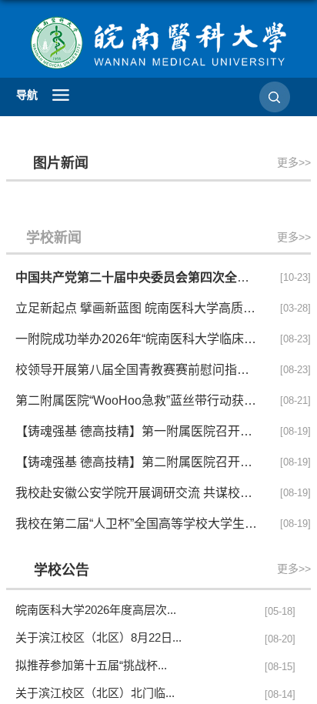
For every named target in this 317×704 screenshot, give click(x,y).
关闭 (220, 145)
